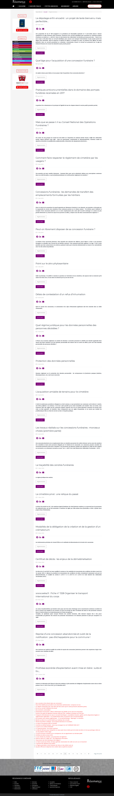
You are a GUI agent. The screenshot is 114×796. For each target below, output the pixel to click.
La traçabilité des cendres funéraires (55, 465)
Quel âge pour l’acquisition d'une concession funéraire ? (65, 60)
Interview (16, 43)
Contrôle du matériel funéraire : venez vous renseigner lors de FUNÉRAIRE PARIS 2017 (57, 725)
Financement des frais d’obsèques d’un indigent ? (48, 740)
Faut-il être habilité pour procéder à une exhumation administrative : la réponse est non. (58, 705)
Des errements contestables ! (43, 710)
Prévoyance (17, 55)
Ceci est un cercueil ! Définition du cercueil (46, 708)
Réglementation (18, 59)
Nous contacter (97, 1)
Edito (15, 782)
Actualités (16, 45)
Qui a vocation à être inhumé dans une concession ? (49, 703)
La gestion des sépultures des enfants (45, 743)
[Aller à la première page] (37, 753)
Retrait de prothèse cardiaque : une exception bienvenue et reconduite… (54, 721)
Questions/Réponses (19, 61)
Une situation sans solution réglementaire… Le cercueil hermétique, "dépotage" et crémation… (60, 718)
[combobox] (95, 6)
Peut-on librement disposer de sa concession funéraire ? (65, 229)
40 (69, 753)
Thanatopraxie (18, 57)
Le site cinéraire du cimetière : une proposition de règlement (51, 737)
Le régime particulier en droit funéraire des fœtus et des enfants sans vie (54, 745)
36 (53, 753)
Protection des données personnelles (55, 361)
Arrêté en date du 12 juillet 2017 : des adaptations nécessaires (52, 738)
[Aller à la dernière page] (88, 753)
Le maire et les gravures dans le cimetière (46, 723)
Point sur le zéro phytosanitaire (52, 263)
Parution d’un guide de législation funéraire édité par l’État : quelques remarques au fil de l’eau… (60, 713)
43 (81, 753)
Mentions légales (87, 1)
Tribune (16, 41)
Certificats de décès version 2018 (44, 735)
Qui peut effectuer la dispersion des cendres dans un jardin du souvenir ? (54, 747)
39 (65, 753)
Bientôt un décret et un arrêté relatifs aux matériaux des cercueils (52, 720)
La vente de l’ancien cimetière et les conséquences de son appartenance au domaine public (59, 733)
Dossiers (16, 47)
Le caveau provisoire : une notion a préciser (47, 728)
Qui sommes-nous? (76, 1)
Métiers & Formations (19, 51)
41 (73, 753)
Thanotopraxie (53, 785)
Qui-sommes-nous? (75, 783)
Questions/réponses (55, 787)
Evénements (17, 62)
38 (61, 753)
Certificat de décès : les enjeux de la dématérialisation (64, 559)
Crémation (16, 53)
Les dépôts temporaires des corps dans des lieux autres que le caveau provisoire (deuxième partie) (61, 706)
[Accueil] (13, 6)
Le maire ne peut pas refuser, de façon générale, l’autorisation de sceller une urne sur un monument (61, 742)
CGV (71, 787)
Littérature (16, 64)
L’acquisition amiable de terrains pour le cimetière (62, 392)
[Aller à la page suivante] (85, 753)
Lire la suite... (40, 53)
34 (45, 753)
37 (57, 753)
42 (77, 753)
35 (49, 753)
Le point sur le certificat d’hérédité (44, 726)
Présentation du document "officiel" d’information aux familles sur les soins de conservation (59, 711)
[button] (37, 29)
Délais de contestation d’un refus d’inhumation (60, 294)
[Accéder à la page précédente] (41, 753)
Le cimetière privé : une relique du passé (57, 494)
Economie (16, 49)
